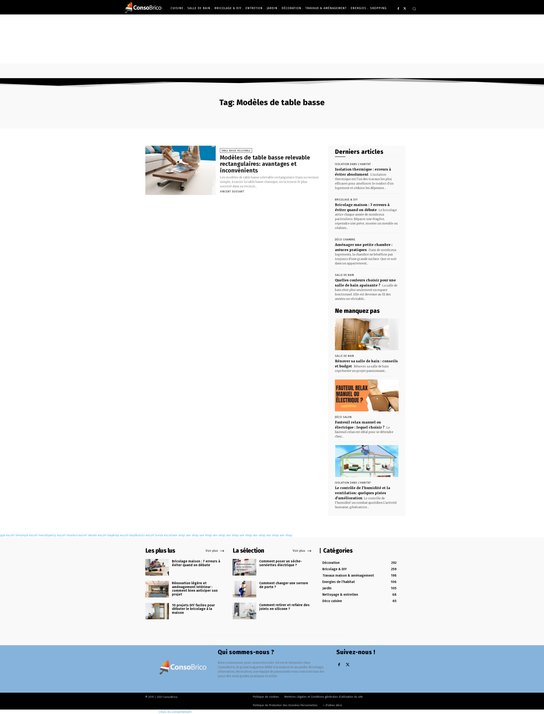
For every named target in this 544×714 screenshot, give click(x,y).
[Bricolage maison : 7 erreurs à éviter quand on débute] (157, 567)
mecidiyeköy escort (52, 535)
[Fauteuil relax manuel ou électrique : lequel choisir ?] (367, 395)
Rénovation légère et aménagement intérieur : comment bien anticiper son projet (195, 588)
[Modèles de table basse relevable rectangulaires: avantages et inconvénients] (180, 170)
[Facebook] (398, 8)
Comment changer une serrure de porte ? (283, 585)
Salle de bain (344, 275)
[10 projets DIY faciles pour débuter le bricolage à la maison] (157, 611)
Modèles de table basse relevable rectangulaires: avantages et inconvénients (265, 164)
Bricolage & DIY (346, 199)
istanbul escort (77, 535)
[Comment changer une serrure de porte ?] (244, 589)
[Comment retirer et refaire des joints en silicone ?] (244, 611)
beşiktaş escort (118, 535)
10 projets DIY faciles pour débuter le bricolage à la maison (193, 609)
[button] (414, 8)
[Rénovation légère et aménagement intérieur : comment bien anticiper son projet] (157, 589)
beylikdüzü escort (141, 535)
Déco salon (343, 417)
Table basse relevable (236, 150)
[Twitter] (404, 8)
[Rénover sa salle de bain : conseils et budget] (367, 334)
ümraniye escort (26, 535)
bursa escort (164, 535)
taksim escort (97, 535)
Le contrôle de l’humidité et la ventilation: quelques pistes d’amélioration (362, 493)
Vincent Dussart (232, 191)
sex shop (179, 535)
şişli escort (7, 535)
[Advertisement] (272, 46)
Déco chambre (345, 239)
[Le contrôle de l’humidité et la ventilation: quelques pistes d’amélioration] (367, 461)
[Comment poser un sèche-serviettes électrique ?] (244, 567)
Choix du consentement (175, 712)
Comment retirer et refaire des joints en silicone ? (284, 607)
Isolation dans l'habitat (353, 164)
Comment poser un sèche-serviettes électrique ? (280, 563)
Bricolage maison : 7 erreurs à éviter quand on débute (196, 563)
